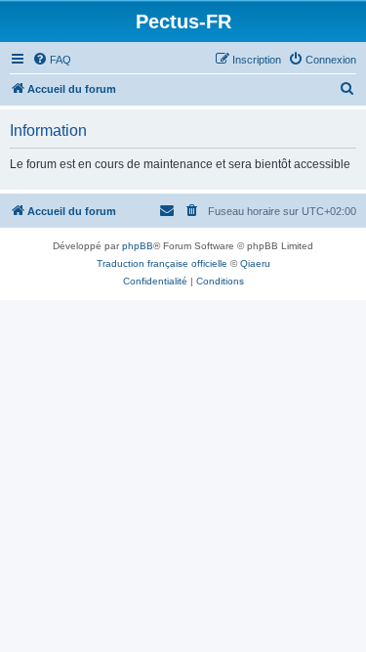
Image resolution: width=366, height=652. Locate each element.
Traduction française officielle (162, 263)
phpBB (137, 245)
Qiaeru (255, 263)
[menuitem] (51, 59)
